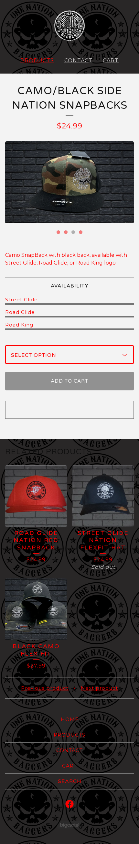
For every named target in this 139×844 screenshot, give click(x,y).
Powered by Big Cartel (69, 825)
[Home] (69, 26)
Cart (111, 60)
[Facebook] (69, 804)
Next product (99, 688)
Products (37, 60)
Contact (78, 60)
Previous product (45, 688)
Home (70, 719)
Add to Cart (69, 381)
